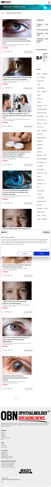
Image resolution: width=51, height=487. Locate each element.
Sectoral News (40, 197)
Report (45, 123)
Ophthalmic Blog (42, 34)
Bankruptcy (39, 105)
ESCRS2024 (44, 91)
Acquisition (39, 183)
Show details (44, 249)
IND (46, 116)
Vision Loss (39, 134)
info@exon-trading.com (9, 464)
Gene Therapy (40, 162)
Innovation (39, 205)
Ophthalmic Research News (42, 40)
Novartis (39, 176)
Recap (38, 91)
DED (45, 105)
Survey (38, 84)
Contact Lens (40, 127)
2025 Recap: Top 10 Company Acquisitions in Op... (46, 56)
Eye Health (44, 73)
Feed (2, 439)
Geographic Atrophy (41, 112)
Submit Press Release (5, 437)
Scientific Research (41, 201)
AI (45, 162)
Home (2, 13)
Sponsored (44, 130)
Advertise (3, 433)
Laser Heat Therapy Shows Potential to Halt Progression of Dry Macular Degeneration (15, 339)
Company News (40, 190)
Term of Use (4, 445)
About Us (3, 432)
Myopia (39, 95)
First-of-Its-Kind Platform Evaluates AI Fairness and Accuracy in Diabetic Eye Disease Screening (15, 192)
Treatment (39, 166)
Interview (43, 77)
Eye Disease (39, 208)
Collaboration (40, 81)
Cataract (44, 215)
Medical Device (40, 169)
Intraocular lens (40, 212)
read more (5, 47)
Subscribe (3, 435)
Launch (38, 73)
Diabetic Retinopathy (42, 158)
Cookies (3, 444)
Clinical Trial (40, 173)
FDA (38, 77)
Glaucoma (39, 155)
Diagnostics (40, 141)
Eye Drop (39, 194)
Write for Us (3, 436)
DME (38, 119)
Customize (24, 253)
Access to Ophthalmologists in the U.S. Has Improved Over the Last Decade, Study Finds (16, 115)
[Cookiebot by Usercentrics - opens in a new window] (43, 232)
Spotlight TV (40, 144)
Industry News (42, 29)
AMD (45, 155)
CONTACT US (5, 478)
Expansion (39, 123)
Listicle (45, 208)
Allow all (42, 253)
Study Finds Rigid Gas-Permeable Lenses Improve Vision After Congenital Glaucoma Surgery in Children (16, 154)
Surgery (39, 219)
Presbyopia (39, 148)
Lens (38, 187)
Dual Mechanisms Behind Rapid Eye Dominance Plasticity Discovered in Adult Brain (16, 41)
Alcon (46, 173)
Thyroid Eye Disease (41, 109)
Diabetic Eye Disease (42, 137)
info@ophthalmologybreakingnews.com (11, 479)
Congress (39, 102)
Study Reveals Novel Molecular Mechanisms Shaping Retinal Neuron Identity (15, 378)
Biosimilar (44, 219)
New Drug (43, 119)
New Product (40, 98)
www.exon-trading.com (10, 463)
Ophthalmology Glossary (6, 457)
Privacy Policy (4, 447)
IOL (45, 183)
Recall (38, 130)
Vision (38, 215)
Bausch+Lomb (40, 180)
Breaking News (42, 25)
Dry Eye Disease (40, 88)
